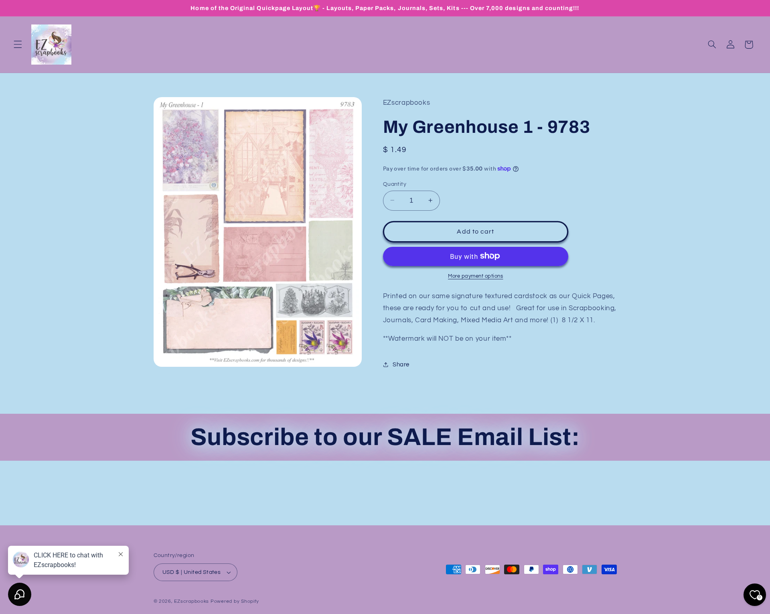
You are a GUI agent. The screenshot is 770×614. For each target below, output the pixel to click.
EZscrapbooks (191, 601)
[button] (17, 44)
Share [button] (401, 364)
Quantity (394, 184)
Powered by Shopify (235, 601)
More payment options (475, 276)
